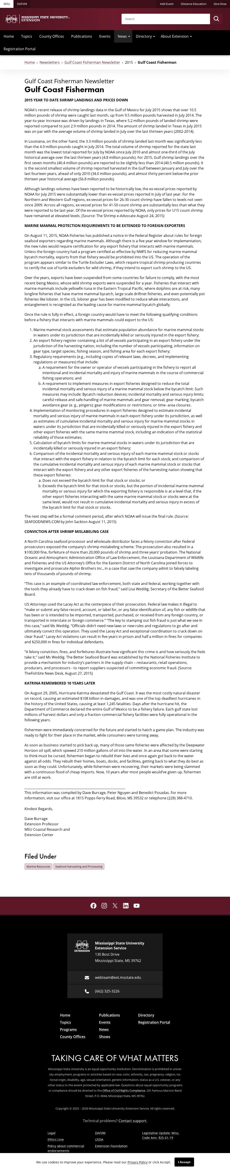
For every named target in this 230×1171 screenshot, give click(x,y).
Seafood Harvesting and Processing (78, 866)
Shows (104, 1036)
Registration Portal (19, 48)
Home (9, 36)
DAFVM (22, 4)
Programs (68, 1029)
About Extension (175, 36)
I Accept (184, 1162)
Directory (144, 36)
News (122, 36)
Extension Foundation (111, 1146)
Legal (51, 1133)
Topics (26, 36)
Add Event (167, 4)
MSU (7, 4)
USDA (99, 1139)
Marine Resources (38, 866)
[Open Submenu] (129, 36)
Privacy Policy (138, 1162)
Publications (81, 36)
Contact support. (133, 1120)
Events (105, 36)
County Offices (51, 36)
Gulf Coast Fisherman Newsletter (92, 62)
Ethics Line (56, 1139)
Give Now (220, 4)
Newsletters (50, 62)
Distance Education (193, 4)
